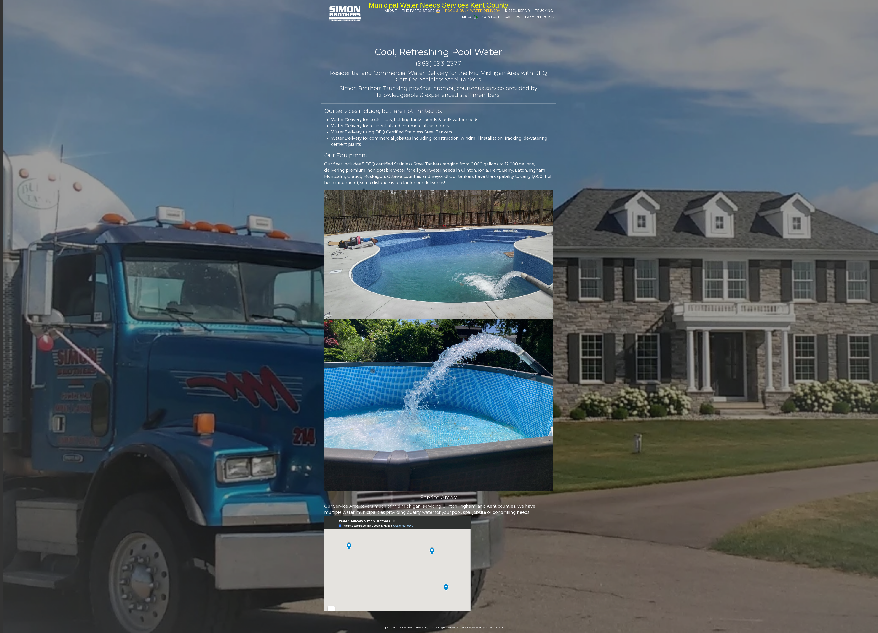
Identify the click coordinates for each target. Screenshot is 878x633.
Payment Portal (541, 17)
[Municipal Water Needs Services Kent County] (345, 13)
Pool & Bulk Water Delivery (472, 11)
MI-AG (468, 17)
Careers (512, 17)
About (391, 11)
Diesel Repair (517, 11)
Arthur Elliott (494, 627)
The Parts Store (419, 11)
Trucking (544, 11)
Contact (491, 17)
